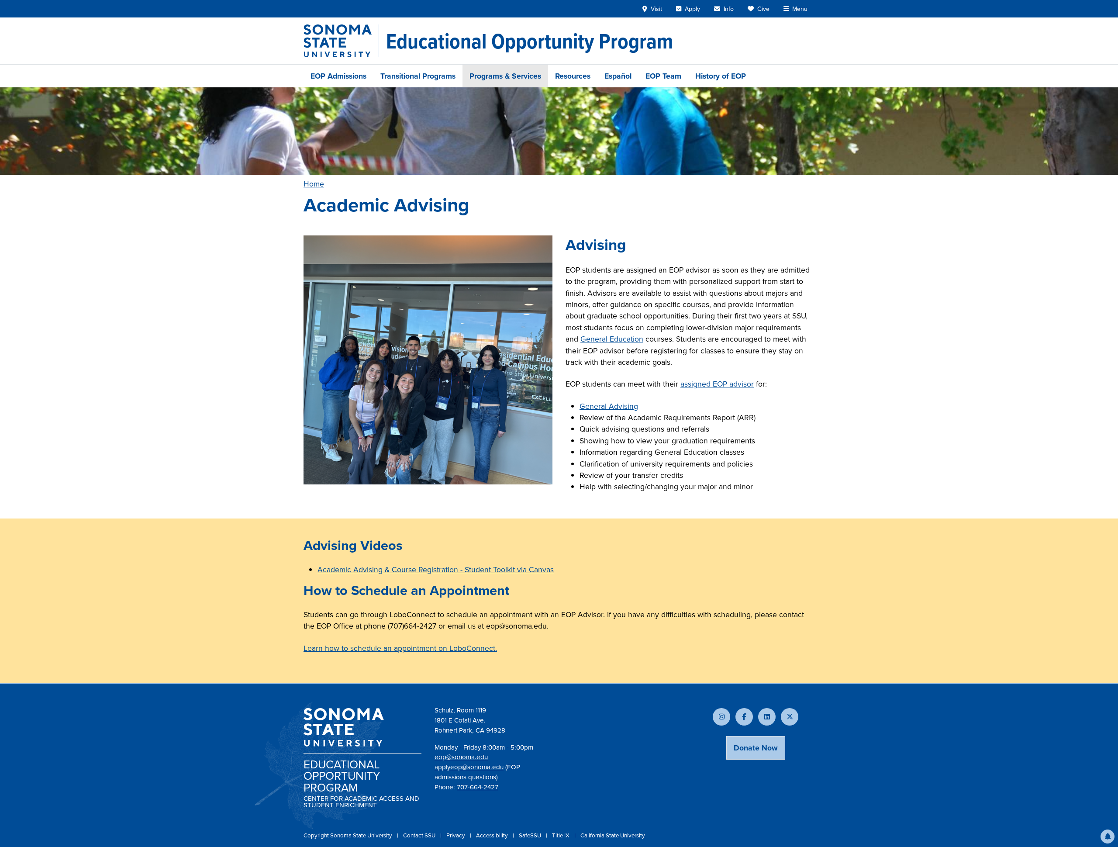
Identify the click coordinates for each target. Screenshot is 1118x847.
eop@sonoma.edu (461, 756)
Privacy (456, 835)
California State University (612, 835)
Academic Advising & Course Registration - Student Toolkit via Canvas (435, 569)
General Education (611, 338)
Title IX (561, 835)
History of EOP (720, 75)
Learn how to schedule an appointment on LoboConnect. (400, 648)
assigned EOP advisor (717, 383)
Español (617, 75)
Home (314, 183)
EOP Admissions (338, 75)
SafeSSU (530, 835)
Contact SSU (420, 835)
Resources (572, 75)
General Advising (609, 406)
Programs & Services (505, 75)
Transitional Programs (417, 75)
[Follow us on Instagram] (721, 717)
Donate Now (756, 747)
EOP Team (663, 75)
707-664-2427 (477, 787)
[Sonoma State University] (341, 40)
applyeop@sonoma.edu (469, 766)
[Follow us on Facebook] (744, 717)
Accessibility (492, 835)
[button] (1108, 837)
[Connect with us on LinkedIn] (767, 717)
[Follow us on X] (789, 717)
